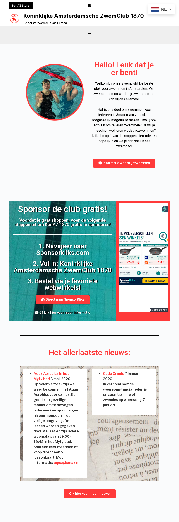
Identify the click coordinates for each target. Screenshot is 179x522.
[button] (124, 163)
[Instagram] (89, 5)
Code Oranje (113, 374)
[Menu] (89, 35)
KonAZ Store (20, 5)
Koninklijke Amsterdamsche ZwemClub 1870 (83, 15)
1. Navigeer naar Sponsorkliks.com (62, 249)
